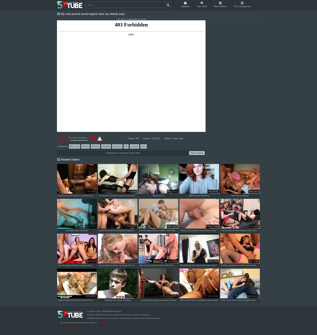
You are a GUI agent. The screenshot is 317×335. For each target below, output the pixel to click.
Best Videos (220, 6)
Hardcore (117, 146)
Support (75, 328)
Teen (143, 146)
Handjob (106, 146)
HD (126, 146)
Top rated (202, 6)
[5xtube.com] (70, 5)
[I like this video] (63, 139)
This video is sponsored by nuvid (131, 19)
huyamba (102, 323)
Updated (185, 6)
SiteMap (64, 328)
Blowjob (95, 146)
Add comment (197, 153)
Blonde (85, 146)
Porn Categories (242, 6)
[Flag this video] (100, 139)
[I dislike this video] (92, 139)
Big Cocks (74, 146)
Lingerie (134, 146)
